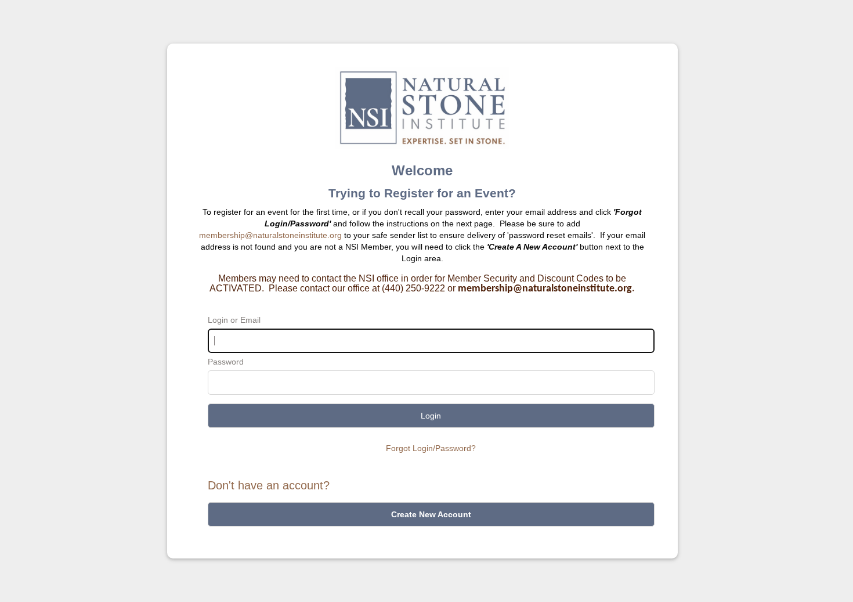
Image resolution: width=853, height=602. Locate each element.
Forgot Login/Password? (431, 448)
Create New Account (431, 514)
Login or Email (234, 320)
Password (226, 361)
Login (431, 415)
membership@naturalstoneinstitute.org (270, 235)
